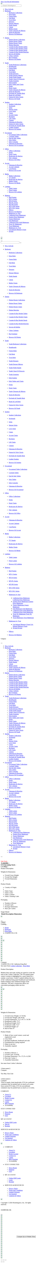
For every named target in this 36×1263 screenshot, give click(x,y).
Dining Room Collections (17, 39)
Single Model (5, 912)
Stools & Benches (14, 32)
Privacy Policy (9, 1133)
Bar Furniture (13, 57)
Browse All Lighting (15, 192)
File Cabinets (13, 158)
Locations (8, 1096)
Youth (7, 63)
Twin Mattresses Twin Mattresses (23, 618)
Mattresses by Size (14, 594)
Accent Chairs (13, 115)
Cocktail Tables (14, 136)
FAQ (6, 1116)
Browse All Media (14, 183)
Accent (7, 163)
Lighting (7, 186)
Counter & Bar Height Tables (18, 47)
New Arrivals (9, 9)
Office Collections (14, 151)
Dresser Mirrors (14, 23)
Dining (7, 38)
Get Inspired (9, 1138)
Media (7, 174)
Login (11, 1180)
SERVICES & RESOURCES (14, 1185)
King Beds (12, 14)
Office (7, 149)
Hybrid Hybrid (17, 628)
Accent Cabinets (14, 167)
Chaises (11, 120)
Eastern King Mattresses (16, 217)
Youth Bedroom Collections (17, 65)
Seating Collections (15, 104)
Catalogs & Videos (11, 1140)
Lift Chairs (12, 118)
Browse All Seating (15, 129)
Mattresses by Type (15, 621)
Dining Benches (14, 45)
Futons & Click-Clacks (16, 97)
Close (3, 922)
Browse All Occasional (16, 145)
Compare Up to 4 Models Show (26, 1236)
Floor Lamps (13, 190)
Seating (7, 102)
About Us (8, 1094)
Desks (11, 86)
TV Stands (12, 177)
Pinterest (7, 1114)
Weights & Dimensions (8, 872)
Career (7, 1102)
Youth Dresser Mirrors (16, 75)
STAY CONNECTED (12, 1164)
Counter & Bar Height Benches (19, 52)
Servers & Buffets (14, 54)
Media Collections (14, 176)
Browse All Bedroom (15, 34)
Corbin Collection (16, 966)
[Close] (1, 856)
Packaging (4, 900)
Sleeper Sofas (13, 109)
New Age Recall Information (10, 1)
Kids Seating (13, 82)
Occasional (8, 133)
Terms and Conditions (12, 1134)
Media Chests (13, 29)
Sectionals (12, 106)
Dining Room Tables (15, 41)
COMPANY (9, 1147)
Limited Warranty (10, 1136)
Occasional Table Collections (18, 134)
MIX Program (9, 1103)
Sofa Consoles (13, 142)
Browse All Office (14, 160)
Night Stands (13, 25)
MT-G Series (13, 199)
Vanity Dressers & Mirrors (17, 30)
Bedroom (8, 11)
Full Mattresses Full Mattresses (22, 609)
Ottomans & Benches (15, 122)
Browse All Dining (15, 59)
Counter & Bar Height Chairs (18, 48)
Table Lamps (13, 188)
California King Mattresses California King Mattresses (21, 599)
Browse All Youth (14, 99)
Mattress (7, 195)
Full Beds (12, 18)
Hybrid (11, 231)
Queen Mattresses (14, 219)
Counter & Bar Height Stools (18, 50)
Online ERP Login (11, 1122)
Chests (11, 27)
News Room (9, 1112)
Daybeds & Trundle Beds (17, 93)
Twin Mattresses (14, 226)
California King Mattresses (17, 215)
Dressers (11, 22)
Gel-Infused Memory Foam (17, 229)
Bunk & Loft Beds (15, 95)
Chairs (11, 113)
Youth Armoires (14, 81)
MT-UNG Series (14, 208)
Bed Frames (12, 197)
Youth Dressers (13, 73)
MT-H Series (13, 201)
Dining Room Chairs (15, 43)
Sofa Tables (12, 140)
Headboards (12, 66)
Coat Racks (12, 169)
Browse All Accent (15, 170)
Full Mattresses (13, 220)
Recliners (12, 117)
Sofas (10, 108)
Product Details (5, 884)
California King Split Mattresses (19, 222)
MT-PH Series (13, 204)
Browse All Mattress (15, 212)
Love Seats (12, 111)
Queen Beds (13, 16)
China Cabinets (13, 56)
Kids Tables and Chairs (16, 84)
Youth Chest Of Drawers (16, 79)
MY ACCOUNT (10, 1175)
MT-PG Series (13, 203)
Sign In (7, 1124)
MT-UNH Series (14, 206)
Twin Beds (12, 20)
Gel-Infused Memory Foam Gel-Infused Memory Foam (23, 625)
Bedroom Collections (15, 13)
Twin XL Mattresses (15, 224)
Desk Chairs (13, 88)
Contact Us (8, 1100)
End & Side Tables (15, 138)
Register (7, 1126)
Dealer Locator (9, 1098)
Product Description (7, 868)
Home (7, 927)
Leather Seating (14, 127)
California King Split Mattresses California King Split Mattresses (23, 611)
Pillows (11, 210)
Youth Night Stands (15, 77)
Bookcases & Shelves (15, 156)
